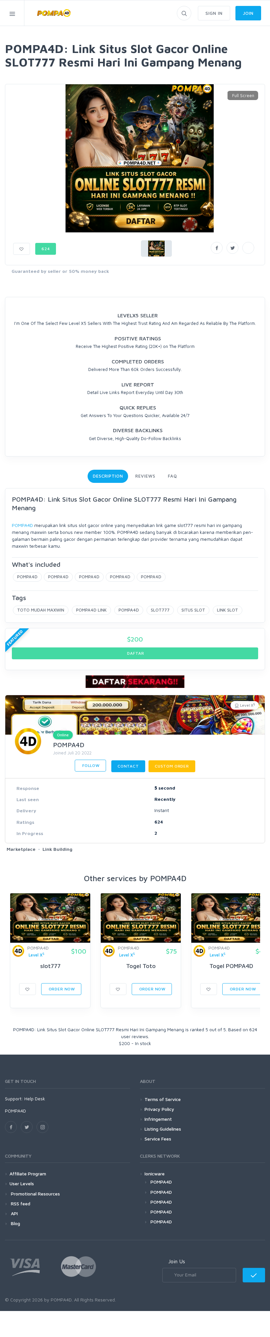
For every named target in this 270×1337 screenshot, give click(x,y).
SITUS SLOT (193, 610)
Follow (90, 765)
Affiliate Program (28, 1173)
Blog (15, 1223)
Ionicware (155, 1173)
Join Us (176, 1261)
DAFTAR (135, 653)
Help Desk (34, 1098)
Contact (128, 766)
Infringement (158, 1119)
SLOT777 (160, 610)
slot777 (50, 965)
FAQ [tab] (172, 476)
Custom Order (172, 766)
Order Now (61, 988)
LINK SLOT (227, 610)
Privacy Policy (159, 1109)
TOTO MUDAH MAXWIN (40, 610)
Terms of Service (163, 1099)
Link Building (57, 849)
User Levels (22, 1183)
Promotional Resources (35, 1193)
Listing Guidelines (163, 1129)
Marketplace (21, 849)
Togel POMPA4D (231, 965)
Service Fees (158, 1138)
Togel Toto (141, 965)
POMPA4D (22, 525)
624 (45, 248)
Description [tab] (108, 476)
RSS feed (20, 1203)
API (14, 1213)
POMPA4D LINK (91, 610)
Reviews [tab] (145, 476)
